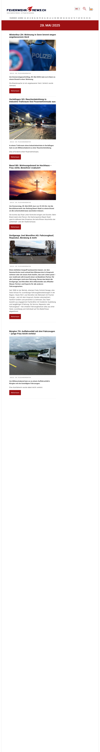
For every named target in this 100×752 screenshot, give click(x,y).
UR (79, 18)
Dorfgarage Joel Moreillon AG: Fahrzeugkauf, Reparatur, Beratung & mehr (31, 236)
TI (76, 18)
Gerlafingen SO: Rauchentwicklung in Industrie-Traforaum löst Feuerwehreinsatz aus (32, 100)
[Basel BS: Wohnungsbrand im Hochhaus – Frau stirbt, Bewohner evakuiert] (32, 185)
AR (28, 18)
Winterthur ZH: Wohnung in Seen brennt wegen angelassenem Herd (32, 35)
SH (66, 18)
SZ (71, 18)
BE (32, 18)
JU (50, 18)
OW (61, 18)
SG (64, 18)
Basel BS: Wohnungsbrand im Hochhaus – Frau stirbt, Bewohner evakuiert (30, 166)
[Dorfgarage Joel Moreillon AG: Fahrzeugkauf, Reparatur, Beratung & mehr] (32, 252)
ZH (87, 18)
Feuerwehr (13, 18)
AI (30, 18)
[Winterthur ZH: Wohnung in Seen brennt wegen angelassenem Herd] (32, 55)
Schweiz (20, 18)
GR (47, 18)
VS (84, 18)
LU (52, 18)
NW (58, 18)
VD (82, 18)
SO (69, 18)
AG (25, 18)
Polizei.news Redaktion (24, 73)
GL (45, 18)
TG (74, 18)
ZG (89, 18)
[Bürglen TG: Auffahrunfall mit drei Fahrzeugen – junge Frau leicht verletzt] (32, 355)
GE (42, 18)
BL (35, 18)
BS (37, 18)
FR (40, 18)
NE (55, 18)
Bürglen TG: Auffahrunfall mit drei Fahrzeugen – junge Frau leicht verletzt (32, 332)
